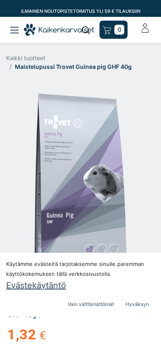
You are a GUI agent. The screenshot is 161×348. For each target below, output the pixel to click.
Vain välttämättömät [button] (91, 304)
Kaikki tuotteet (25, 57)
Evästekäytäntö (36, 285)
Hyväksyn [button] (137, 304)
